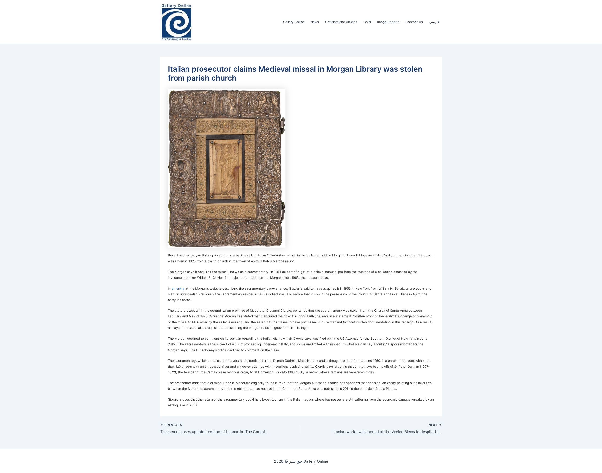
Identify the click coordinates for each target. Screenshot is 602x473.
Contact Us (414, 22)
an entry (178, 288)
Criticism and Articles (341, 22)
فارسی (434, 22)
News (314, 22)
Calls (367, 22)
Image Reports (388, 22)
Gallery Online (293, 22)
